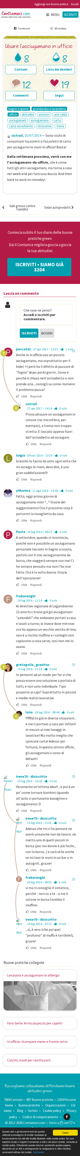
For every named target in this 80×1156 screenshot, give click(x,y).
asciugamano (40, 120)
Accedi (75, 4)
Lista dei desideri (59, 69)
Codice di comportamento (40, 1117)
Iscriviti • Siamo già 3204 (39, 267)
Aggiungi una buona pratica (51, 4)
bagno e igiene (18, 109)
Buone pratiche (29, 1105)
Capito (65, 1132)
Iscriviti (70, 15)
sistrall (17, 135)
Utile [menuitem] (24, 396)
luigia (20, 455)
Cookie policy (52, 1110)
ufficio (13, 115)
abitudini (28, 114)
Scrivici (33, 1110)
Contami (20, 69)
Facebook (24, 28)
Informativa (38, 1152)
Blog (20, 1110)
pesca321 (23, 349)
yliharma (23, 490)
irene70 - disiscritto (31, 776)
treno (60, 126)
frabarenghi (25, 596)
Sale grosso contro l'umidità (22, 207)
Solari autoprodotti (57, 207)
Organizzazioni (55, 1105)
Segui (59, 95)
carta (57, 120)
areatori (44, 114)
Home (9, 1105)
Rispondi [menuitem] (36, 396)
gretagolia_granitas (33, 664)
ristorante (45, 126)
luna (29, 712)
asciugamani (17, 120)
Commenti (21, 95)
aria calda (60, 114)
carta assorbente (21, 126)
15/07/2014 (32, 135)
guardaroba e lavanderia (49, 109)
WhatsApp (60, 28)
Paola (20, 531)
